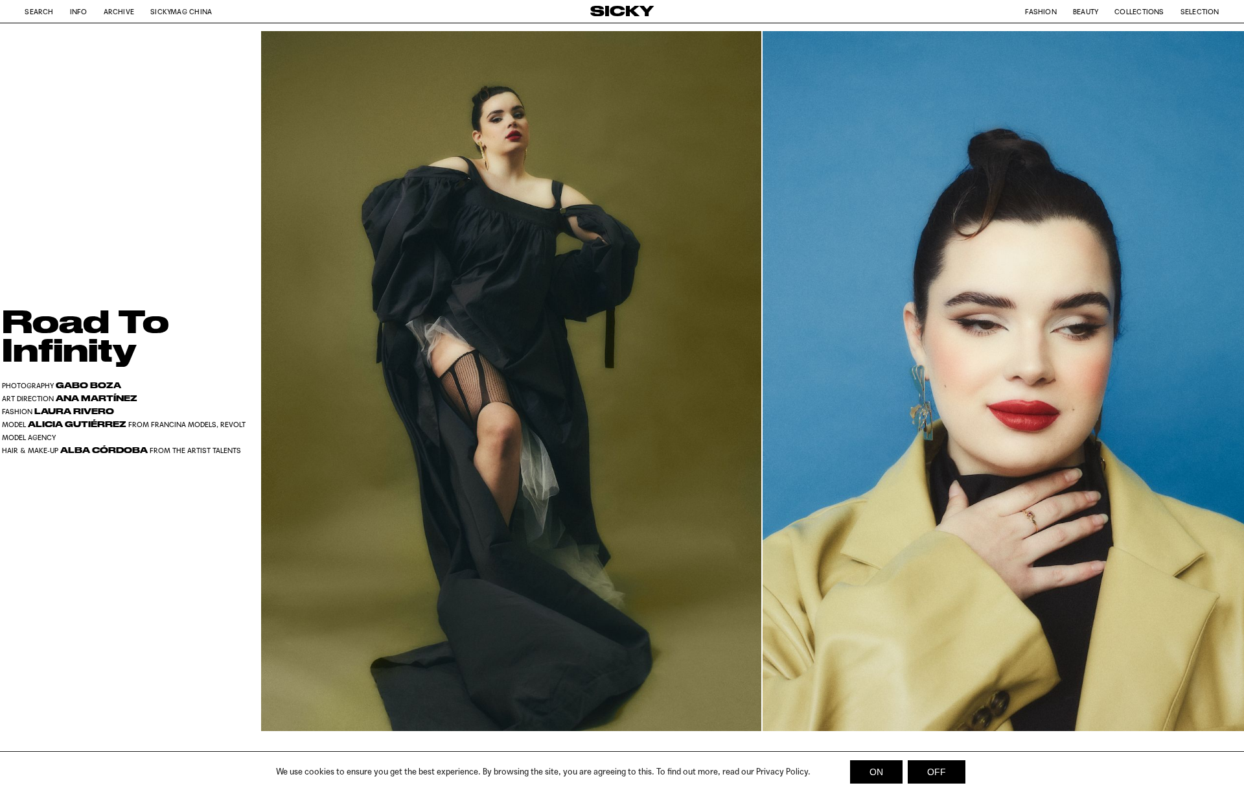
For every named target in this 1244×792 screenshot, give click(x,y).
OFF (936, 772)
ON (876, 772)
